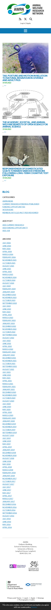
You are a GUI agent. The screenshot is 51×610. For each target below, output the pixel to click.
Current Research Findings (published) (20, 204)
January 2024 (8, 292)
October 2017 (8, 481)
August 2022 (8, 338)
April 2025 (7, 271)
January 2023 (8, 323)
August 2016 (8, 516)
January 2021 (8, 389)
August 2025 (8, 266)
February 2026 (9, 257)
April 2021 (7, 381)
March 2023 (7, 317)
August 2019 (8, 435)
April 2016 (7, 527)
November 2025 (9, 260)
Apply (28, 23)
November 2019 (9, 427)
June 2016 (6, 522)
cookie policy (25, 607)
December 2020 (9, 392)
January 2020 (8, 421)
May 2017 (6, 493)
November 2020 (9, 395)
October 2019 (8, 430)
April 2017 (7, 496)
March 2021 (7, 384)
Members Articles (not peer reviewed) (20, 213)
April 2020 (7, 412)
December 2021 (9, 358)
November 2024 (9, 277)
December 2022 (9, 326)
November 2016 (9, 507)
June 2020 (6, 407)
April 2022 (7, 346)
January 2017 (8, 501)
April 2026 (7, 251)
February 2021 (9, 386)
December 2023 (9, 295)
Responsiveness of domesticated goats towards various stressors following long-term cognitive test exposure (25, 172)
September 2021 (9, 366)
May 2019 (6, 444)
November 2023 (9, 297)
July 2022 (6, 341)
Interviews (7, 210)
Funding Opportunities (13, 207)
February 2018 (9, 473)
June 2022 (6, 343)
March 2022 (7, 349)
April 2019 (7, 447)
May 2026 (6, 249)
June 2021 (6, 375)
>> (5, 85)
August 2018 (8, 458)
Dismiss (34, 607)
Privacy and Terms (14, 598)
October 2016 (8, 510)
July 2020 (6, 404)
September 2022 (9, 335)
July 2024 (6, 286)
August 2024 (8, 283)
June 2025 (6, 269)
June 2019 (6, 441)
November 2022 (9, 329)
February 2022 (9, 352)
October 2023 (8, 300)
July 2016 (6, 519)
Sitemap (41, 598)
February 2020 (9, 418)
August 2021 (8, 369)
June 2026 (6, 246)
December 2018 (9, 453)
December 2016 (9, 504)
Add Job (6, 230)
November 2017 (9, 478)
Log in (22, 23)
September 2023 (9, 303)
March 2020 (7, 415)
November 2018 (9, 455)
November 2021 (9, 361)
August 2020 (8, 401)
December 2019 (9, 424)
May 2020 (6, 409)
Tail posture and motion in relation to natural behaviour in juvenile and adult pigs (24, 78)
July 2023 (6, 306)
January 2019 (8, 450)
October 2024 (8, 280)
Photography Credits (26, 600)
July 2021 (6, 372)
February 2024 (9, 289)
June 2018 (6, 461)
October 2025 (8, 263)
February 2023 (9, 320)
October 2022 (8, 332)
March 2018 (7, 470)
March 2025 (7, 274)
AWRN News (7, 201)
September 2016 (9, 513)
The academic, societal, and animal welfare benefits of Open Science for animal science (25, 124)
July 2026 (6, 243)
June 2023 (6, 309)
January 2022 (8, 355)
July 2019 (6, 438)
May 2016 (6, 524)
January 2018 (8, 476)
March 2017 (7, 498)
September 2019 (9, 432)
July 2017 (6, 487)
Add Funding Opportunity (15, 228)
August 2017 (8, 484)
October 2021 (8, 363)
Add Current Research (13, 225)
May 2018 (6, 464)
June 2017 (6, 490)
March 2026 (7, 254)
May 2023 (6, 312)
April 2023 (7, 315)
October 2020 (8, 398)
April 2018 (7, 467)
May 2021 (6, 378)
